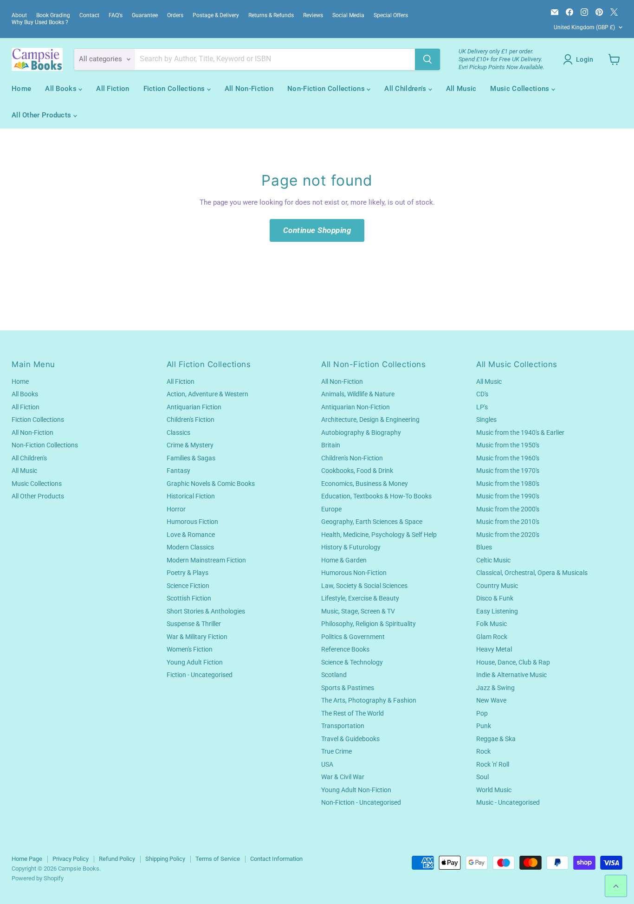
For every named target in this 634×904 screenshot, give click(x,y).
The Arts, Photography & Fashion (368, 700)
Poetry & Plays (187, 572)
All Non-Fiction (249, 88)
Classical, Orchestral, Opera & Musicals (532, 572)
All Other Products (42, 115)
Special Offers (391, 15)
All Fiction (112, 88)
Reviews (313, 15)
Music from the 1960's (507, 458)
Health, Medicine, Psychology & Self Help (379, 534)
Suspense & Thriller (194, 623)
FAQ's (116, 15)
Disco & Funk (494, 598)
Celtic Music (493, 560)
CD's (482, 394)
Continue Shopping (317, 230)
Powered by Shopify (38, 878)
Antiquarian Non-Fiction (355, 407)
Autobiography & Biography (361, 432)
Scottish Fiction (189, 598)
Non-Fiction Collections (327, 88)
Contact (89, 15)
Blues (484, 547)
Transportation (342, 726)
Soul (482, 777)
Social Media (348, 15)
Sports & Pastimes (347, 687)
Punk (483, 726)
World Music (493, 790)
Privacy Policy (70, 858)
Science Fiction (188, 585)
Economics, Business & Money (364, 483)
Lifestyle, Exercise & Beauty (360, 598)
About (19, 15)
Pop (482, 713)
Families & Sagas (191, 458)
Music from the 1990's (507, 496)
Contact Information (276, 858)
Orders (175, 15)
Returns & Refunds (271, 15)
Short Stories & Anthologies (206, 611)
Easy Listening (497, 611)
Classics (178, 432)
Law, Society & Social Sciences (364, 585)
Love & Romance (191, 534)
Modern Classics (190, 547)
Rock (483, 751)
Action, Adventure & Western (207, 394)
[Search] (427, 59)
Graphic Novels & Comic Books (211, 483)
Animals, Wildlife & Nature (358, 394)
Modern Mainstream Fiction (206, 560)
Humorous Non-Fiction (354, 572)
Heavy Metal (494, 649)
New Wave (491, 700)
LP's (482, 407)
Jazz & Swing (495, 687)
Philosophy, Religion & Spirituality (368, 623)
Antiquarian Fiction (194, 407)
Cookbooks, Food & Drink (357, 470)
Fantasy (178, 470)
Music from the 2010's (507, 521)
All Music (461, 88)
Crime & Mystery (190, 445)
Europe (331, 509)
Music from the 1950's (507, 445)
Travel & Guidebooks (350, 739)
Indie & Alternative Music (511, 674)
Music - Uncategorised (508, 802)
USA (327, 764)
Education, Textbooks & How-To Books (376, 496)
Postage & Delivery (216, 15)
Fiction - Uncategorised (200, 674)
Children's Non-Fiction (352, 458)
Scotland (334, 674)
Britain (330, 445)
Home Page (27, 858)
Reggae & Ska (496, 739)
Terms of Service (217, 858)
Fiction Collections (175, 88)
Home (21, 88)
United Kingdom (584, 27)
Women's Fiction (190, 649)
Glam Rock (491, 636)
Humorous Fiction (192, 521)
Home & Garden (344, 560)
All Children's (406, 88)
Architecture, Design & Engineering (370, 419)
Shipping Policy (165, 858)
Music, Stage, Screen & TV (358, 611)
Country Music (497, 585)
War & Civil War (342, 777)
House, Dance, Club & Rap (513, 662)
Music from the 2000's (507, 509)
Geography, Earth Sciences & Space (371, 521)
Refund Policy (117, 858)
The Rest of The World (352, 713)
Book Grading (53, 15)
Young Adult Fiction (195, 662)
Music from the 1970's (507, 470)
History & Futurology (351, 547)
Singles (486, 419)
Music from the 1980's (507, 483)
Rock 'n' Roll (492, 764)
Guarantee (145, 15)
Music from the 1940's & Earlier (520, 432)
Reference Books (345, 649)
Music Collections (520, 88)
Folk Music (491, 623)
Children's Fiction (190, 419)
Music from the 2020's (507, 534)
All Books (61, 88)
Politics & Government (353, 636)
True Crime (336, 751)
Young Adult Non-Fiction (356, 790)
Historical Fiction (191, 496)
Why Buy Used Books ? (40, 22)
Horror (176, 509)
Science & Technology (352, 662)
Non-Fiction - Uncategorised (361, 802)
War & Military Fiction (197, 636)
